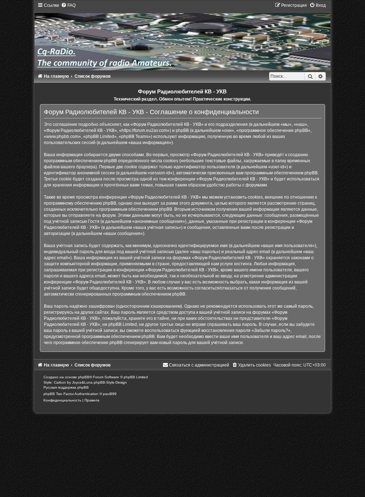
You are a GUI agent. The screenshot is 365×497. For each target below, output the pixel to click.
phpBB (83, 377)
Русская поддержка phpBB (66, 387)
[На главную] (182, 36)
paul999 (110, 394)
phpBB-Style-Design (110, 382)
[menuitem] (68, 5)
